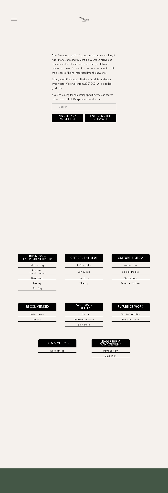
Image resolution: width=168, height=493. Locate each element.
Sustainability (130, 314)
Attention (130, 265)
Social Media (130, 272)
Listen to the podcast (100, 118)
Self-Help (84, 325)
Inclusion (84, 314)
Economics (57, 351)
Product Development (37, 272)
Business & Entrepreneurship (37, 258)
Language (84, 272)
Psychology (110, 351)
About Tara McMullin (67, 118)
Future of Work (130, 306)
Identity (84, 278)
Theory (84, 283)
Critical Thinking (84, 258)
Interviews (37, 314)
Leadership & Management (110, 343)
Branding (37, 278)
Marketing (37, 265)
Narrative (130, 278)
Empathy (110, 356)
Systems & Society (84, 307)
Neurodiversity (84, 319)
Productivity (130, 319)
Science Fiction (130, 283)
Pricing (37, 288)
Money (37, 283)
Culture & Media (130, 258)
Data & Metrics (57, 343)
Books (37, 319)
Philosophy (84, 265)
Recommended (37, 306)
